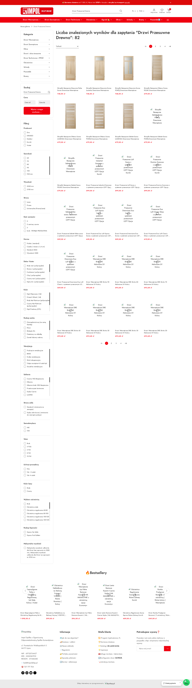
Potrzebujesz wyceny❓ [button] (148, 632)
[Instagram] (26, 672)
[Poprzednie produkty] (25, 590)
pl (133, 11)
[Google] (34, 672)
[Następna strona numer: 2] (170, 46)
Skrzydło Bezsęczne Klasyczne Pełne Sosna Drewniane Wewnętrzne (69, 89)
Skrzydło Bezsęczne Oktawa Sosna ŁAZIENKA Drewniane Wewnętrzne (69, 137)
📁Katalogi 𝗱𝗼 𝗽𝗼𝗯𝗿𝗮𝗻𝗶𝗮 (108, 646)
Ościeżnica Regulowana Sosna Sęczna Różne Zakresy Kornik (133, 614)
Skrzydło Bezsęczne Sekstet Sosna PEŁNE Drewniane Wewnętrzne (68, 186)
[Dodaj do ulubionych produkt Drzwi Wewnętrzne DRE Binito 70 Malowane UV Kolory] (167, 247)
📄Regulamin (65, 650)
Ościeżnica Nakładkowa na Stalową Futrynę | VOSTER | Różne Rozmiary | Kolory (55, 614)
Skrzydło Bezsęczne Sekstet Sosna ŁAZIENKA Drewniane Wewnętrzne (127, 137)
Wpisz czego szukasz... (37, 110)
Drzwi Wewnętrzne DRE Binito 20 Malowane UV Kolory (155, 331)
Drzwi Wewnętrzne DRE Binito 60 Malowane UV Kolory (68, 331)
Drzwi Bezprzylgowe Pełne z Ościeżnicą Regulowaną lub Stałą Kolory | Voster (31, 614)
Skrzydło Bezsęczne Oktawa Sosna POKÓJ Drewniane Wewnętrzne (98, 137)
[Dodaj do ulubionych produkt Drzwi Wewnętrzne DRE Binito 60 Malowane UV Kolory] (81, 295)
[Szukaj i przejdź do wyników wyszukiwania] (120, 11)
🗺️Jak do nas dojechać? (69, 638)
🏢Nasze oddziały (67, 646)
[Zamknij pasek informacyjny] (171, 3)
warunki (127, 2)
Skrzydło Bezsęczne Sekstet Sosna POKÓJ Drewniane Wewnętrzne (155, 137)
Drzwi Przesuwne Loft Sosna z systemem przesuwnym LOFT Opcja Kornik (127, 186)
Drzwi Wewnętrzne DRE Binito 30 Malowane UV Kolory (126, 331)
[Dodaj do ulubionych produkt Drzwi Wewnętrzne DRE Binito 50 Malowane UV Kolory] (110, 295)
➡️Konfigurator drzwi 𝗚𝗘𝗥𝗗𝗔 (110, 658)
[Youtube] (30, 672)
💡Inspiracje (103, 650)
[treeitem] (37, 40)
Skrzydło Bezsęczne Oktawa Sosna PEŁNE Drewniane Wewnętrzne (156, 89)
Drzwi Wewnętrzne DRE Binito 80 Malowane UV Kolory (126, 283)
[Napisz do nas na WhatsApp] (186, 682)
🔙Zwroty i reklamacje (68, 662)
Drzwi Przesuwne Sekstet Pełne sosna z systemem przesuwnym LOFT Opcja (70, 234)
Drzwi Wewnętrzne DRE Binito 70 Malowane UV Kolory (155, 283)
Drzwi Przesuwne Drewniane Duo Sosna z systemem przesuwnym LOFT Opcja (127, 234)
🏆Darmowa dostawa (106, 642)
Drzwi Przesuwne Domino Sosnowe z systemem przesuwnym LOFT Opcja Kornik (157, 186)
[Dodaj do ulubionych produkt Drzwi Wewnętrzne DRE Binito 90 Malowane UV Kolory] (110, 247)
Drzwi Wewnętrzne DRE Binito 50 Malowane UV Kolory (97, 331)
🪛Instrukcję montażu (106, 662)
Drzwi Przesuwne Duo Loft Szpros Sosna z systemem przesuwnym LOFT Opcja (99, 234)
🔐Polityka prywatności (68, 654)
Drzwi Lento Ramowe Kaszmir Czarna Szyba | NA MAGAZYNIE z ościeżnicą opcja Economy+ (108, 614)
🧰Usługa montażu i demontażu (110, 654)
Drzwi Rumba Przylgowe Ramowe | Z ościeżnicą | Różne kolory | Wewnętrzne (159, 614)
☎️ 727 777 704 (27, 666)
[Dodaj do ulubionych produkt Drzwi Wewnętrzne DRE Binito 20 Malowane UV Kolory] (167, 295)
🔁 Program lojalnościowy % (109, 638)
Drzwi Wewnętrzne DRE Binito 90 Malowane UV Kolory (97, 283)
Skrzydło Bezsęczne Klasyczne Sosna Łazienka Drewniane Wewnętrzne (98, 89)
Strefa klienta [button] (104, 632)
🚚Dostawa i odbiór (67, 642)
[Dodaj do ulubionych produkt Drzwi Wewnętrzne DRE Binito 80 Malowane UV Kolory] (138, 247)
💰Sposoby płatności (68, 658)
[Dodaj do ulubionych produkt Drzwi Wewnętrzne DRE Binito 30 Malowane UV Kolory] (138, 295)
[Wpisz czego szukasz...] (49, 92)
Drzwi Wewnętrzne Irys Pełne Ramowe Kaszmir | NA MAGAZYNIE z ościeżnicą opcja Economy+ (83, 614)
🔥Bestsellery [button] (96, 572)
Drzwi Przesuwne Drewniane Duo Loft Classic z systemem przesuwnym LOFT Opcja (70, 283)
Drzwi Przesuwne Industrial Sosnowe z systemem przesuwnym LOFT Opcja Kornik (99, 186)
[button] (32, 20)
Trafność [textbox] (59, 46)
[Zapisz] (167, 648)
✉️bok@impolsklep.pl (29, 663)
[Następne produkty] (167, 590)
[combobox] (67, 46)
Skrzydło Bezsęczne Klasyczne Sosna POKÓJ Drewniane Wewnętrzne (127, 89)
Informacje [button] (65, 632)
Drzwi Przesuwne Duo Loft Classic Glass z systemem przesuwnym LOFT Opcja (156, 234)
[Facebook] (22, 672)
